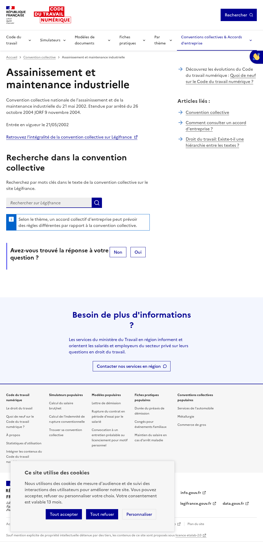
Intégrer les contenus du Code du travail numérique (24, 456)
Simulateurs (50, 40)
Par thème (160, 40)
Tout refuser (102, 514)
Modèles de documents (85, 40)
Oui (138, 252)
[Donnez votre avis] (256, 56)
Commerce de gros (191, 424)
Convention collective (39, 57)
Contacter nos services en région (129, 366)
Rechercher (236, 15)
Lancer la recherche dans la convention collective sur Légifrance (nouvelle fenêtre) (97, 203)
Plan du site (195, 524)
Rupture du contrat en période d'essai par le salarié (108, 416)
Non (118, 252)
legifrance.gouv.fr (195, 503)
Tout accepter (64, 514)
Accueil (11, 57)
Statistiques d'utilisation (23, 443)
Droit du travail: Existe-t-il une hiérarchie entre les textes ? (215, 142)
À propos (13, 435)
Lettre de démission (106, 403)
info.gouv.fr (191, 492)
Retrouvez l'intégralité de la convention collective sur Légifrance (69, 137)
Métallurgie (185, 416)
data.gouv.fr (233, 503)
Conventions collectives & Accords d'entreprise (211, 40)
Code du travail (13, 40)
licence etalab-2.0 (188, 535)
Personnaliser (139, 514)
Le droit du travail (19, 408)
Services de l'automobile (195, 408)
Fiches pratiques (127, 40)
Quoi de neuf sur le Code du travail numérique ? (221, 78)
